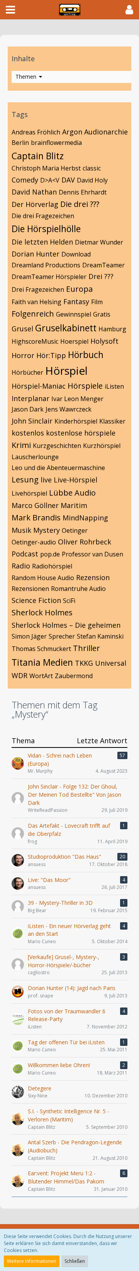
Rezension (93, 577)
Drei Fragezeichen (38, 289)
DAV (68, 179)
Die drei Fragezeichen (43, 216)
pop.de (50, 554)
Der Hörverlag (35, 204)
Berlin (20, 142)
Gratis (101, 314)
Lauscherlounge (35, 457)
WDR (19, 675)
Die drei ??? (79, 204)
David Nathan (34, 191)
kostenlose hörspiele (80, 432)
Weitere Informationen (31, 1261)
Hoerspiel (74, 341)
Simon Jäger (29, 636)
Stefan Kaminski (100, 636)
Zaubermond (74, 676)
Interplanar (30, 398)
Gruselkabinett (66, 328)
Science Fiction (36, 600)
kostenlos (28, 432)
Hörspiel (66, 370)
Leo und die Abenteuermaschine (58, 467)
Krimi (21, 445)
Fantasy (76, 301)
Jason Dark (28, 409)
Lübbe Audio (72, 492)
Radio (21, 565)
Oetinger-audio (34, 542)
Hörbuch (85, 354)
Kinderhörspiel (75, 421)
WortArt (41, 676)
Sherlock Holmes (42, 612)
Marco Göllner (35, 505)
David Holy (92, 180)
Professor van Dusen (92, 554)
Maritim (74, 505)
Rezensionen (30, 588)
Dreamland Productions (46, 265)
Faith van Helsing (36, 302)
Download (76, 254)
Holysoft (104, 341)
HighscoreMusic (35, 341)
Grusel (22, 328)
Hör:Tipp (51, 355)
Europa (79, 289)
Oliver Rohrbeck (84, 541)
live (46, 479)
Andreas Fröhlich (36, 132)
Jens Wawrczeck (69, 409)
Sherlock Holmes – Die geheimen (66, 625)
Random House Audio (43, 578)
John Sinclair (32, 420)
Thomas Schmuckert (41, 648)
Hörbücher (27, 372)
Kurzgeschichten (57, 445)
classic (92, 168)
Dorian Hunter (35, 253)
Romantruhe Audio (78, 588)
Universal (110, 663)
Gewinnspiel (73, 314)
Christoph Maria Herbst (46, 168)
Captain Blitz (38, 156)
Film (97, 302)
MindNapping (85, 517)
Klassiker (112, 421)
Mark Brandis (36, 517)
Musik (21, 530)
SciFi (69, 600)
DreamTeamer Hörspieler (49, 276)
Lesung (25, 479)
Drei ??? (101, 276)
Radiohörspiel (52, 566)
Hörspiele (85, 386)
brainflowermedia (56, 142)
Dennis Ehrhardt (83, 192)
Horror (23, 355)
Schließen (74, 1261)
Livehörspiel (29, 493)
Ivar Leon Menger (77, 398)
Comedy (25, 179)
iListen (114, 386)
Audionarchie (106, 131)
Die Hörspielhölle (46, 228)
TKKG (84, 663)
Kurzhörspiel (101, 445)
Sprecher (62, 636)
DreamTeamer (103, 265)
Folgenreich (33, 313)
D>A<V (49, 180)
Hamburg (112, 329)
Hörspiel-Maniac (39, 386)
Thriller (86, 648)
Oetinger (75, 530)
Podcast (25, 553)
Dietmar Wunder (99, 242)
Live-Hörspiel (75, 479)
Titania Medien (42, 662)
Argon (72, 131)
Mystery (46, 530)
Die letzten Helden (42, 241)
